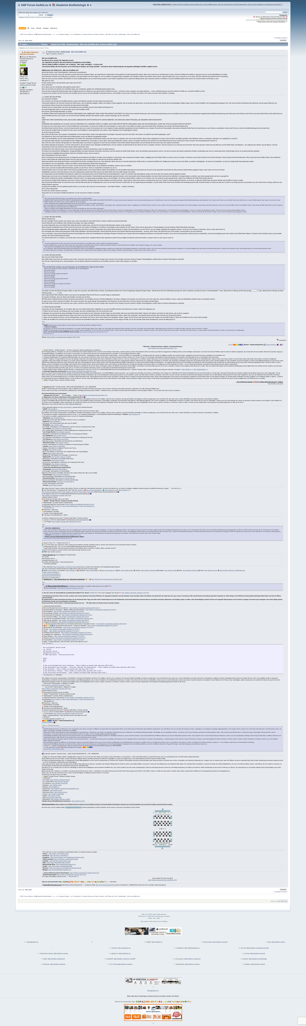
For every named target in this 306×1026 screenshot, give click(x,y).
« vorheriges (277, 38)
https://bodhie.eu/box (57, 425)
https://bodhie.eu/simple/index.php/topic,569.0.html (110, 624)
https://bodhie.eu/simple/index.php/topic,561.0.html (68, 611)
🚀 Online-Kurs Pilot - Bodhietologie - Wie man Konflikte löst (66, 52)
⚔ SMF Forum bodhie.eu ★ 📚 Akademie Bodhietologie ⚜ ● (54, 5)
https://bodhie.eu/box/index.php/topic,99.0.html (70, 588)
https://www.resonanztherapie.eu (64, 478)
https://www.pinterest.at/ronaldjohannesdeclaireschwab (65, 868)
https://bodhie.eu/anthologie (57, 446)
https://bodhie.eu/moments (60, 439)
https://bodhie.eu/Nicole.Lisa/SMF (61, 457)
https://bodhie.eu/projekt (63, 432)
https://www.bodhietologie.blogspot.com (60, 869)
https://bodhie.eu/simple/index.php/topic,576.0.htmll (76, 634)
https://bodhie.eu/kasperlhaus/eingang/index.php (65, 788)
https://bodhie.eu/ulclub (55, 485)
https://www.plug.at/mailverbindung (105, 885)
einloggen (35, 12)
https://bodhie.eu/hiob (55, 450)
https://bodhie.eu (272, 344)
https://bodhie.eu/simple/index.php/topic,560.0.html (100, 609)
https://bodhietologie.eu (200, 369)
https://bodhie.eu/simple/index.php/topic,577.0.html (68, 636)
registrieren (44, 12)
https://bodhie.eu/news (61, 442)
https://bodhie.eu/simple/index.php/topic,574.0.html (75, 632)
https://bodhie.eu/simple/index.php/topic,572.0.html (64, 629)
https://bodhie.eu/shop (58, 460)
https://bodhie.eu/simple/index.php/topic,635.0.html (58, 538)
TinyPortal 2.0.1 (142, 916)
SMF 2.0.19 (145, 914)
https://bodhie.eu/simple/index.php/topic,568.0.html (73, 622)
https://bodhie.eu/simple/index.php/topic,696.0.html (56, 688)
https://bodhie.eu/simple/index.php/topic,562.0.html (73, 613)
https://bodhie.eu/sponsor (59, 464)
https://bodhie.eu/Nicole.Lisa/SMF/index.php (232, 570)
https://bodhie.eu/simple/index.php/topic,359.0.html (56, 495)
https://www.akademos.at (87, 506)
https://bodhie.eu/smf (60, 435)
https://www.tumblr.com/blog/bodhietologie (60, 866)
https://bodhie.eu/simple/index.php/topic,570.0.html (101, 625)
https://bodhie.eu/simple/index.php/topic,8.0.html (82, 371)
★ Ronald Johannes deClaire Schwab (92, 34)
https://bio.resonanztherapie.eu (51, 577)
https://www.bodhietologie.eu (94, 490)
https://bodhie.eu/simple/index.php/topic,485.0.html (93, 331)
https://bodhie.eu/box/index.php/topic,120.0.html (135, 592)
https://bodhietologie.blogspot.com (66, 864)
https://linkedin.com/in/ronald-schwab (60, 861)
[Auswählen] (49, 643)
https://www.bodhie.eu (66, 407)
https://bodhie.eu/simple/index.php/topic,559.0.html (83, 608)
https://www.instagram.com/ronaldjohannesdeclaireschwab (67, 857)
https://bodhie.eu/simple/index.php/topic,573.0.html (63, 631)
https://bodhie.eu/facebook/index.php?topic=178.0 (162, 348)
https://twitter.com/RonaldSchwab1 (59, 854)
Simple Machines (161, 914)
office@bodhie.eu (176, 488)
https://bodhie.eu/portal (54, 551)
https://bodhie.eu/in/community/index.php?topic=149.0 (106, 579)
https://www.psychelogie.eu (59, 469)
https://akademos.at (134, 414)
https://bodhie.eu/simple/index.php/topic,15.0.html (56, 685)
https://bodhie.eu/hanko (57, 964)
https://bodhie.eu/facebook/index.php (54, 749)
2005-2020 (151, 916)
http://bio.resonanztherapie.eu (65, 481)
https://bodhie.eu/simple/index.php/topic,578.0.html (69, 638)
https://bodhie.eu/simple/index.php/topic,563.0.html (76, 615)
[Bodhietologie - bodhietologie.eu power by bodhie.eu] (23, 88)
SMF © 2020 (152, 914)
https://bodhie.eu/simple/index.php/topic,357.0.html (66, 534)
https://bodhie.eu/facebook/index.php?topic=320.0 (162, 880)
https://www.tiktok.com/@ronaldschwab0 (66, 859)
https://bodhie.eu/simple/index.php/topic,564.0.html (73, 616)
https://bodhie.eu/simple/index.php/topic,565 (79, 618)
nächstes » (284, 38)
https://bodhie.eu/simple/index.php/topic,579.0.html (68, 640)
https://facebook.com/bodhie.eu (59, 855)
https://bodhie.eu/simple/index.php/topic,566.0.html (72, 620)
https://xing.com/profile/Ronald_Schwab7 (58, 862)
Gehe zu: (273, 901)
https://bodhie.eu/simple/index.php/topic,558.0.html (63, 337)
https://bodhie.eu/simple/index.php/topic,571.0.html (77, 627)
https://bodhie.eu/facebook (275, 383)
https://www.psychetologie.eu (61, 474)
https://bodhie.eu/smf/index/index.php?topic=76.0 (93, 395)
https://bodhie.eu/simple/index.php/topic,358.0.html (84, 873)
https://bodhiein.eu (49, 333)
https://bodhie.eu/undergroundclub (61, 428)
